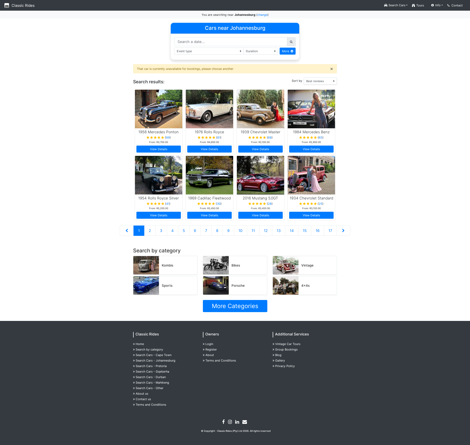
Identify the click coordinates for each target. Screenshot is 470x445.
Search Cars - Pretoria (151, 366)
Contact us (143, 399)
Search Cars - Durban (151, 377)
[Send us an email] (245, 422)
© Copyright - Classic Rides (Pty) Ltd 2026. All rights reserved (236, 431)
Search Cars (396, 5)
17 (330, 230)
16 (317, 230)
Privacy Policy (285, 366)
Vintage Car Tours (287, 344)
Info (437, 5)
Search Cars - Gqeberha (152, 371)
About (209, 355)
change (262, 15)
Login (209, 344)
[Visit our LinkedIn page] (237, 422)
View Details (158, 149)
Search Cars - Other (149, 388)
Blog (278, 355)
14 (292, 230)
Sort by (297, 81)
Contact (457, 5)
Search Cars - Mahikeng (152, 382)
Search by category (149, 349)
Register (211, 349)
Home (140, 344)
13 (279, 230)
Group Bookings (286, 349)
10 (240, 230)
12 (266, 230)
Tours (419, 5)
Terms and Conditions (151, 404)
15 (305, 230)
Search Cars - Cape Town (153, 355)
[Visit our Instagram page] (230, 422)
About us (142, 393)
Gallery (280, 360)
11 (253, 230)
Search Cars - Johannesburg (155, 360)
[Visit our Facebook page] (224, 422)
